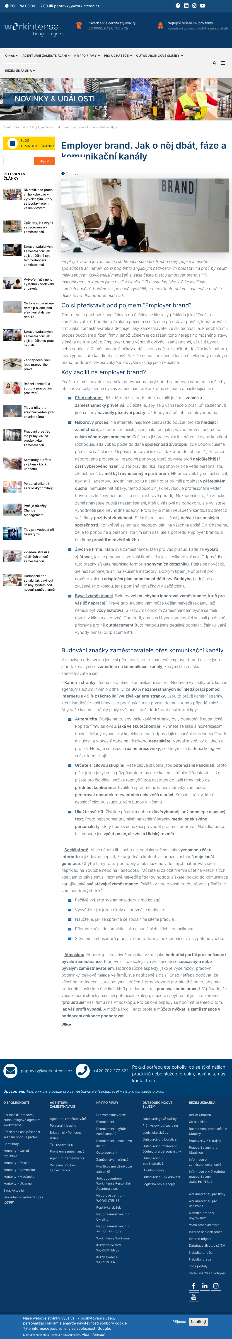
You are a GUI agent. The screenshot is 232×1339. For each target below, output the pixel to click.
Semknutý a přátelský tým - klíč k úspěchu (38, 464)
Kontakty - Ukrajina (17, 1183)
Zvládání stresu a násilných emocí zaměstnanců (37, 556)
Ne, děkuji (198, 1322)
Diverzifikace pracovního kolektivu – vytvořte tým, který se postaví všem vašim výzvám (39, 199)
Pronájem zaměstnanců (67, 1151)
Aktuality (22, 127)
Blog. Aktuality (14, 1190)
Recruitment (105, 1122)
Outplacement (106, 1152)
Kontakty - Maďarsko (18, 1176)
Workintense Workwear (113, 1238)
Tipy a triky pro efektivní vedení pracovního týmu (39, 412)
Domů (7, 127)
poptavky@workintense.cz (77, 6)
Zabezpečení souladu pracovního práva (37, 364)
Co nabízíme (198, 1122)
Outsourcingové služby (158, 55)
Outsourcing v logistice (159, 1139)
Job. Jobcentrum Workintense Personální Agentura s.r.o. (113, 1183)
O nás (10, 55)
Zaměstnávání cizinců (112, 1159)
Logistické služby (155, 1132)
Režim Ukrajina (18, 70)
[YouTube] (194, 1297)
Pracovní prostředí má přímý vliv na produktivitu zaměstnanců (37, 438)
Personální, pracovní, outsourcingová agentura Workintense (22, 1120)
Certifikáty (11, 1144)
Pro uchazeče (116, 55)
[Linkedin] (205, 1286)
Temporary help (61, 1144)
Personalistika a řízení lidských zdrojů (38, 486)
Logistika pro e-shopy (159, 1184)
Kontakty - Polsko (16, 1163)
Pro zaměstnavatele (111, 1115)
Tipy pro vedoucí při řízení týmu (39, 532)
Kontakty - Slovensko (19, 1170)
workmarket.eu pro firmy (207, 1194)
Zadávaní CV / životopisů (207, 1273)
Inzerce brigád (200, 1239)
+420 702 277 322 (111, 1070)
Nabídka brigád (200, 1252)
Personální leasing (63, 1125)
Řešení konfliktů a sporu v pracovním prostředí (38, 388)
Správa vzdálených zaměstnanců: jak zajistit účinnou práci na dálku (39, 338)
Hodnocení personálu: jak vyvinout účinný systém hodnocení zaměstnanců (39, 582)
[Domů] (35, 29)
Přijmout (179, 1321)
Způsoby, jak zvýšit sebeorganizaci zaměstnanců (38, 227)
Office (66, 1024)
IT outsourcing (153, 1170)
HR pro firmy (85, 55)
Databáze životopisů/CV (207, 1245)
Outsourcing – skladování (161, 1177)
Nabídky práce (200, 1259)
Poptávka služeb (108, 1207)
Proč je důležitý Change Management (35, 510)
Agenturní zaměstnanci (67, 1158)
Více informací (93, 1334)
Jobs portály (198, 1266)
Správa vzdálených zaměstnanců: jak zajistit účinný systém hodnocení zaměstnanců (38, 256)
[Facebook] (194, 1286)
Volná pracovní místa (204, 1225)
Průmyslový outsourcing (160, 1125)
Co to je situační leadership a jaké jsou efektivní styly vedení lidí (39, 310)
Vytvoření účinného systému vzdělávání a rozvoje (39, 283)
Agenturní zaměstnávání (44, 55)
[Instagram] (216, 1286)
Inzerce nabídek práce (205, 1232)
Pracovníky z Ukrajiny (205, 1141)
